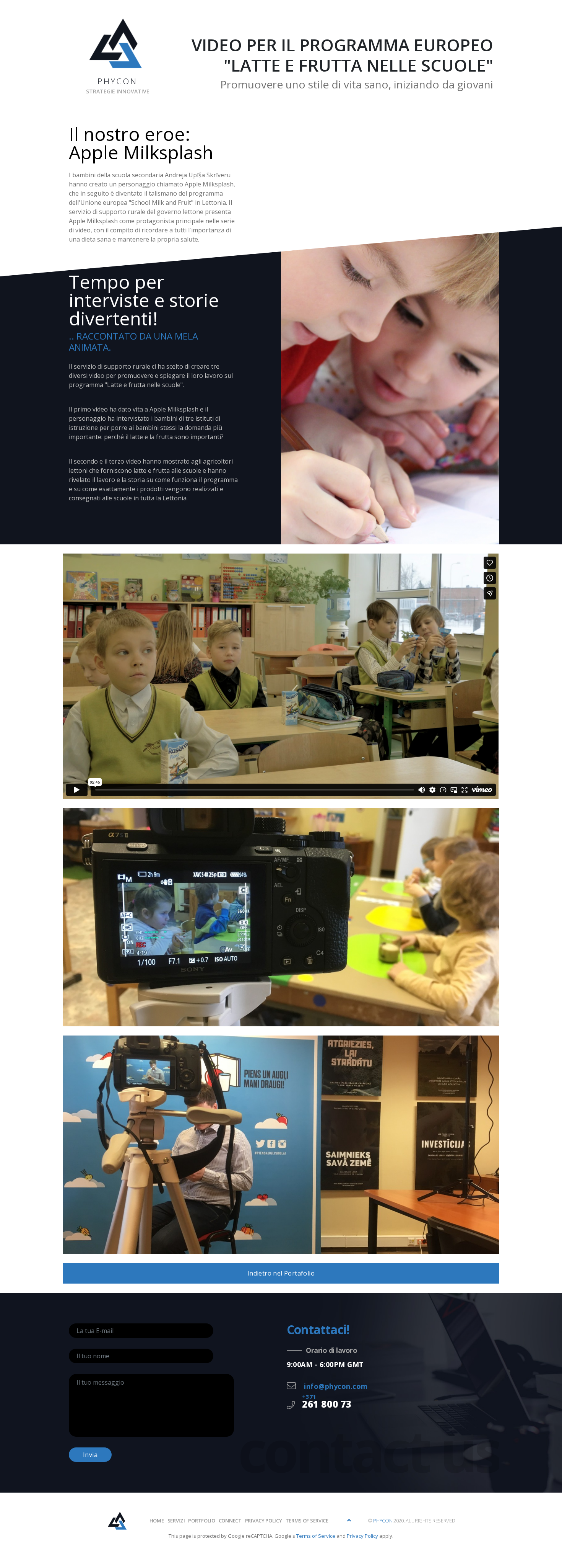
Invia (90, 1454)
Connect (230, 1520)
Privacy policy (263, 1520)
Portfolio (201, 1520)
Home (156, 1520)
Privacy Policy (362, 1535)
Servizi (176, 1520)
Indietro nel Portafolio (281, 1273)
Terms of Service (307, 1520)
